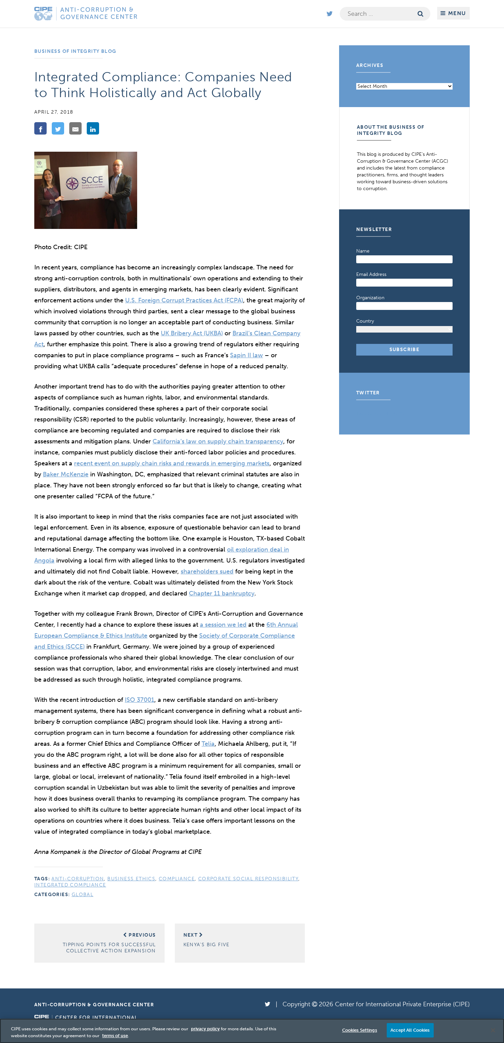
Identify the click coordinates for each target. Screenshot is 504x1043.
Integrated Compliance (70, 885)
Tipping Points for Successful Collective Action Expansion (109, 943)
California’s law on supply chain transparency (218, 441)
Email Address (371, 274)
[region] (252, 1031)
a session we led (223, 624)
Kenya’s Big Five (206, 940)
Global (82, 894)
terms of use (115, 1035)
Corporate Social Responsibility (248, 879)
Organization (370, 298)
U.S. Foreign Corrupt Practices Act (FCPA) (184, 300)
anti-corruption (77, 879)
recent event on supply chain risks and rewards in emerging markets (171, 463)
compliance (177, 879)
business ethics (131, 879)
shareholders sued (207, 571)
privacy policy (205, 1028)
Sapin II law (246, 355)
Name (363, 251)
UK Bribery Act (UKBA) (192, 333)
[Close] (493, 1030)
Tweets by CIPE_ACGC (381, 414)
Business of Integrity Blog (75, 51)
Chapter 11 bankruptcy (221, 593)
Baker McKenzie (65, 474)
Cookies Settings (359, 1030)
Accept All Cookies (410, 1030)
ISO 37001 (139, 700)
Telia (208, 744)
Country (365, 321)
